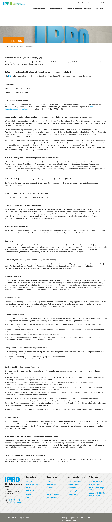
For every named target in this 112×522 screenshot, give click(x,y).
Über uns (29, 481)
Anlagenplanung (73, 484)
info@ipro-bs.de (15, 502)
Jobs (73, 3)
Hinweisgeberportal (68, 520)
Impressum (73, 518)
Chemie (49, 488)
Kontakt (90, 3)
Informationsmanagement (96, 489)
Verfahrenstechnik (74, 481)
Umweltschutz (52, 498)
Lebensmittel (51, 484)
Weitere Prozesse (53, 494)
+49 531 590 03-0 (14, 500)
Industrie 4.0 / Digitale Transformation (97, 494)
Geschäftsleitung (32, 484)
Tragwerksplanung (74, 491)
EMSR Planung (73, 494)
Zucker (49, 481)
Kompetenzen (56, 8)
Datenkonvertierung (96, 481)
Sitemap (64, 518)
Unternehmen (39, 8)
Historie (28, 488)
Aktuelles (81, 3)
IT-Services (101, 8)
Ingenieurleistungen (76, 477)
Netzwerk (29, 494)
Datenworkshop (94, 484)
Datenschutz (85, 518)
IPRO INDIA (30, 491)
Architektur (72, 488)
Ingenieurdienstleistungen (79, 8)
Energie (49, 491)
